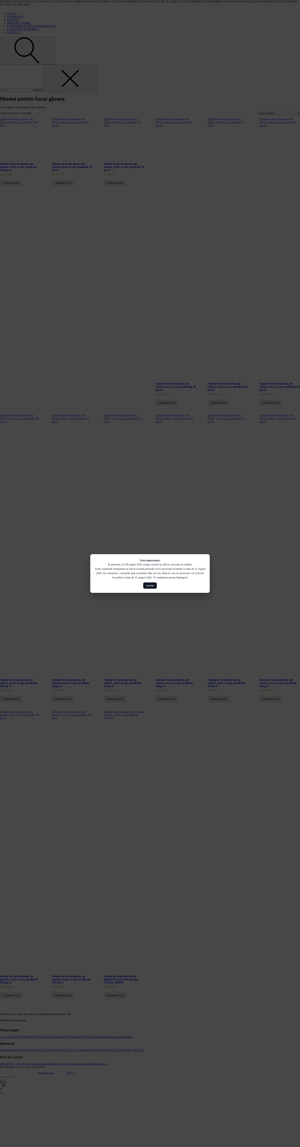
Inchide (150, 585)
